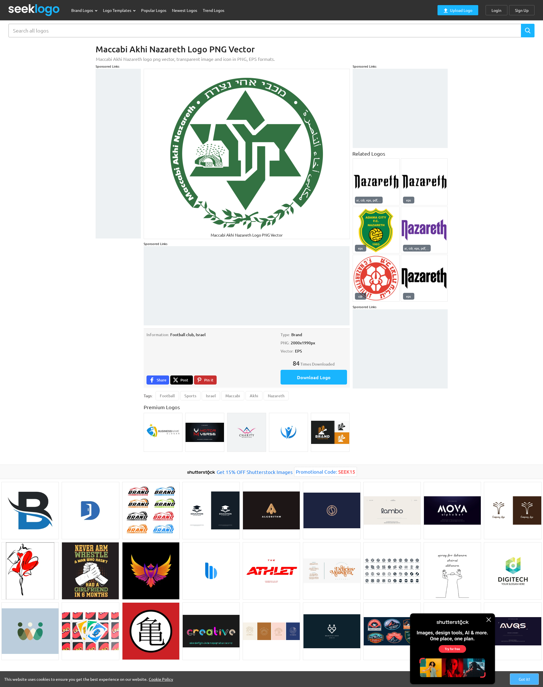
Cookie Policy (161, 679)
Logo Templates (117, 10)
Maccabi (232, 395)
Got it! (524, 679)
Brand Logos (82, 10)
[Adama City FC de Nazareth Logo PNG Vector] (376, 230)
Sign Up (522, 10)
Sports (190, 395)
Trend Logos (213, 10)
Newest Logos (184, 10)
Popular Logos (153, 10)
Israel (211, 395)
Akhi (254, 395)
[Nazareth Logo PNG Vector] (376, 181)
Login (496, 10)
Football (167, 395)
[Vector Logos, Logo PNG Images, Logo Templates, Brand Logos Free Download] (34, 10)
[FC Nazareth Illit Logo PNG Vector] (376, 278)
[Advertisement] (118, 154)
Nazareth (276, 395)
